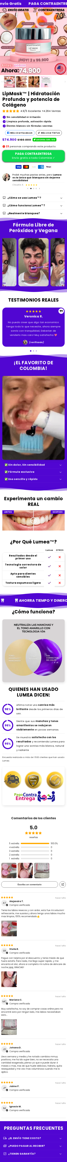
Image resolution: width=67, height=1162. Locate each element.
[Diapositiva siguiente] (39, 188)
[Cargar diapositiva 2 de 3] (33, 188)
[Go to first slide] (60, 262)
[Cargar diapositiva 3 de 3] (36, 188)
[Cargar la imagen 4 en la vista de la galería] (46, 81)
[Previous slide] (6, 262)
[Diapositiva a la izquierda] (2, 81)
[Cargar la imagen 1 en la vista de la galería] (9, 81)
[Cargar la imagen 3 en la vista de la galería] (33, 81)
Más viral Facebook (21, 133)
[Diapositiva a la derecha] (65, 81)
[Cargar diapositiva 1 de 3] (31, 188)
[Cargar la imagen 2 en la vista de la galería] (21, 81)
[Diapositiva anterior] (27, 188)
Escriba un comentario (30, 884)
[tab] (30, 351)
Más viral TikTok (50, 133)
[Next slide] (41, 351)
